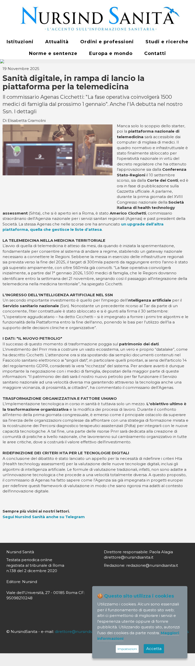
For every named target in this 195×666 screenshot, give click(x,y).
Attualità (57, 42)
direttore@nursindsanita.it (79, 631)
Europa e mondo (111, 53)
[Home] (97, 18)
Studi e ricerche (166, 42)
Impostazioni (127, 649)
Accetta (153, 648)
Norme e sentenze (53, 53)
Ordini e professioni (107, 42)
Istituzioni (20, 42)
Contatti (155, 53)
